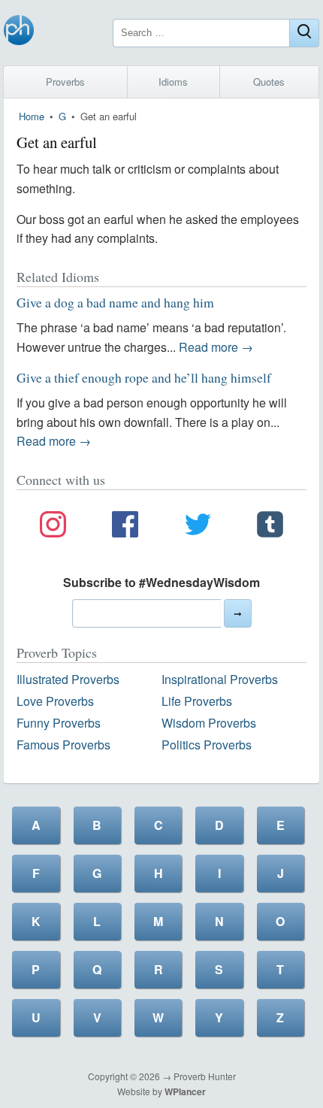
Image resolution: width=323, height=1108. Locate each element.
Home (31, 116)
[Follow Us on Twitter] (198, 527)
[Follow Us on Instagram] (53, 527)
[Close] (304, 33)
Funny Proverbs (59, 722)
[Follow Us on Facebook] (125, 527)
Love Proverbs (55, 701)
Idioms (173, 81)
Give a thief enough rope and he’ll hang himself (144, 377)
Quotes (269, 81)
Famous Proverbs (63, 744)
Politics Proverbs (207, 744)
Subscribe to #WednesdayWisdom (161, 582)
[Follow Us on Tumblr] (270, 527)
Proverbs (65, 81)
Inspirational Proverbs (220, 679)
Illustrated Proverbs (68, 679)
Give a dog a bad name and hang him (115, 302)
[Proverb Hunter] (19, 32)
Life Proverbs (197, 701)
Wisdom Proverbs (209, 722)
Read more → (216, 347)
